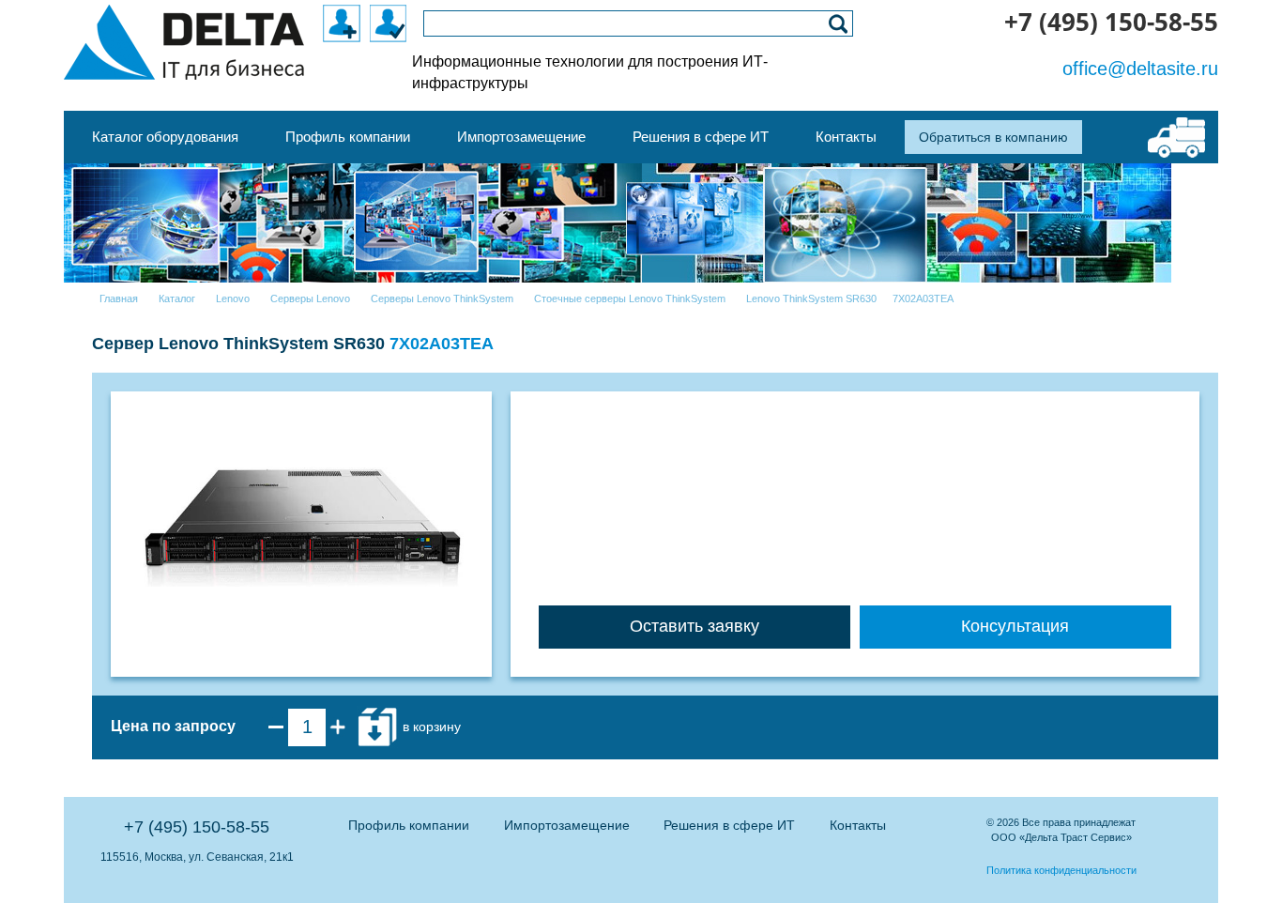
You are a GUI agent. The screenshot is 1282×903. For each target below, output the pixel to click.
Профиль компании (408, 825)
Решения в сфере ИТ (729, 825)
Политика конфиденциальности (1061, 870)
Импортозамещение (567, 825)
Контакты (858, 825)
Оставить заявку (694, 626)
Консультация (1015, 626)
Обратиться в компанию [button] (993, 137)
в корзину (430, 726)
